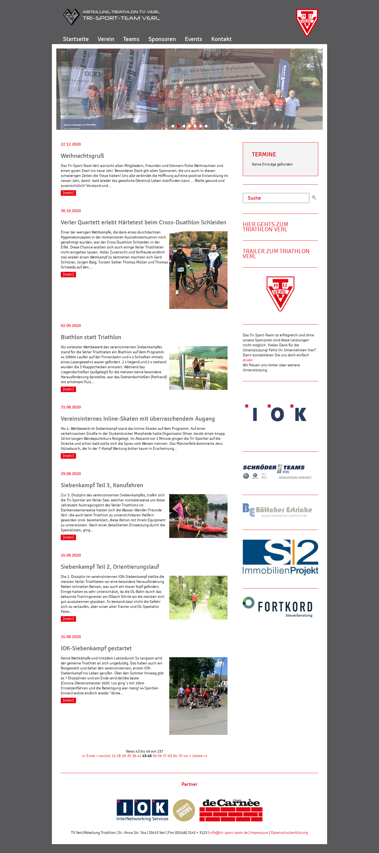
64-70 (177, 756)
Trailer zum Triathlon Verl (276, 254)
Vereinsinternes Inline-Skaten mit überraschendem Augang (138, 418)
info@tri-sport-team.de (228, 833)
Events (193, 39)
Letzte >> (199, 756)
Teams (131, 39)
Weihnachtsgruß (82, 155)
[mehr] (68, 193)
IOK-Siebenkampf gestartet (96, 648)
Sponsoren (162, 39)
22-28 (116, 756)
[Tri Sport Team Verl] (111, 17)
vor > (187, 756)
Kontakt (221, 39)
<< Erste (88, 756)
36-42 (136, 756)
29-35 (126, 756)
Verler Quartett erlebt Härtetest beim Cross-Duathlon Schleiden (143, 222)
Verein (106, 39)
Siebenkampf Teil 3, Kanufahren (102, 485)
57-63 (167, 756)
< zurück (103, 756)
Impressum (259, 833)
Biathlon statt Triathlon (91, 337)
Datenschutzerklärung (289, 833)
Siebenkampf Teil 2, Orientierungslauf (110, 566)
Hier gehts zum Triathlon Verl (265, 227)
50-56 (157, 756)
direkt (247, 360)
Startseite (76, 39)
